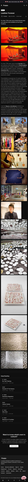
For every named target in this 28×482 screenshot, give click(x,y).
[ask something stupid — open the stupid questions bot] (23, 477)
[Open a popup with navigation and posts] (1, 5)
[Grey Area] (14, 412)
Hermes (20, 63)
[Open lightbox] (25, 47)
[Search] (26, 5)
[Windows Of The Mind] (14, 419)
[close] (26, 2)
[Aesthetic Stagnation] (14, 396)
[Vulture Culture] (14, 404)
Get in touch (14, 446)
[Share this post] (26, 16)
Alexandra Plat (4, 70)
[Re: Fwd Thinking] (14, 381)
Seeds (5, 379)
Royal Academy (23, 65)
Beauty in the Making (11, 106)
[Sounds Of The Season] (14, 389)
